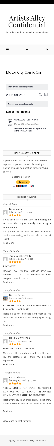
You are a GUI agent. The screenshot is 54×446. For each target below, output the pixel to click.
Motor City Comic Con (26, 124)
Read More (8, 242)
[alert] (27, 104)
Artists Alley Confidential (27, 21)
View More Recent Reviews (17, 420)
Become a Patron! (21, 176)
